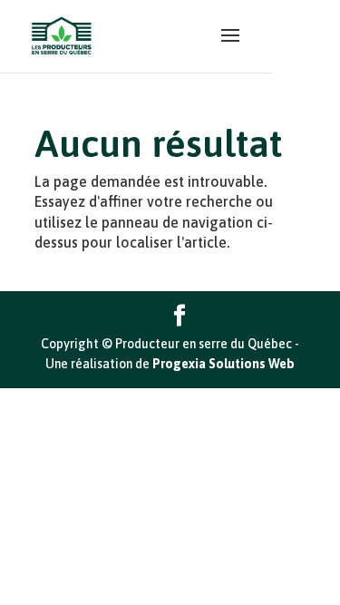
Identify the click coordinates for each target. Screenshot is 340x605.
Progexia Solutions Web (223, 363)
